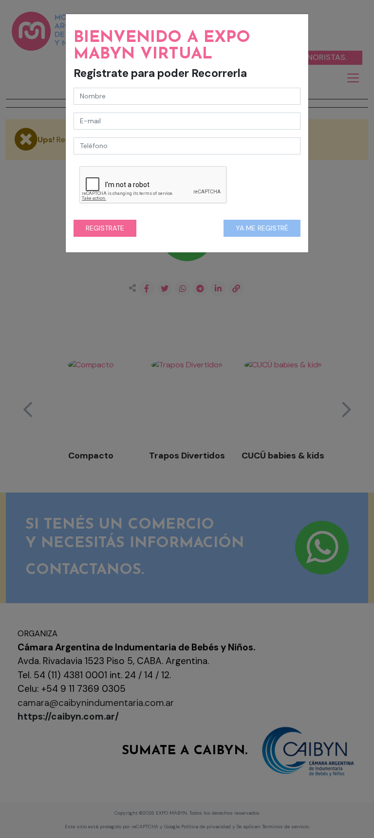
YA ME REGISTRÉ (262, 228)
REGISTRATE (105, 228)
